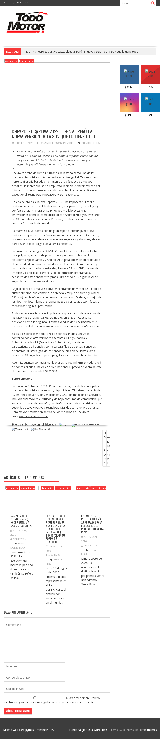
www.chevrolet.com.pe (33, 416)
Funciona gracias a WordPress (88, 730)
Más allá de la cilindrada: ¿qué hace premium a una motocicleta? (21, 521)
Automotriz (11, 60)
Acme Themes (148, 730)
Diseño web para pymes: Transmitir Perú (29, 730)
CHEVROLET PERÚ (91, 143)
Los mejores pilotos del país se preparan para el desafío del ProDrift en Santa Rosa (92, 524)
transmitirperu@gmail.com (56, 143)
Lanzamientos (26, 60)
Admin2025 (19, 539)
